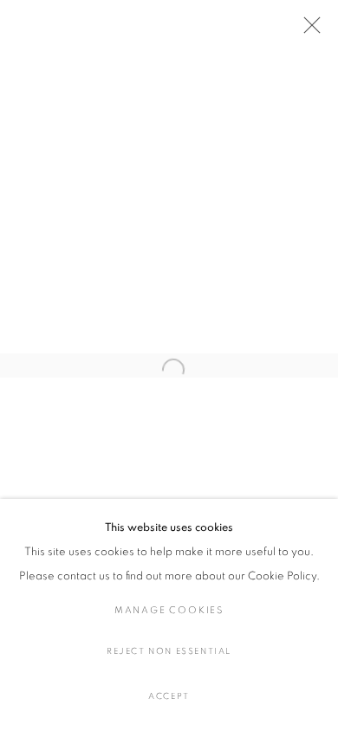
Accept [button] (169, 696)
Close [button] (308, 30)
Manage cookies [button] (169, 610)
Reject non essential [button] (169, 651)
